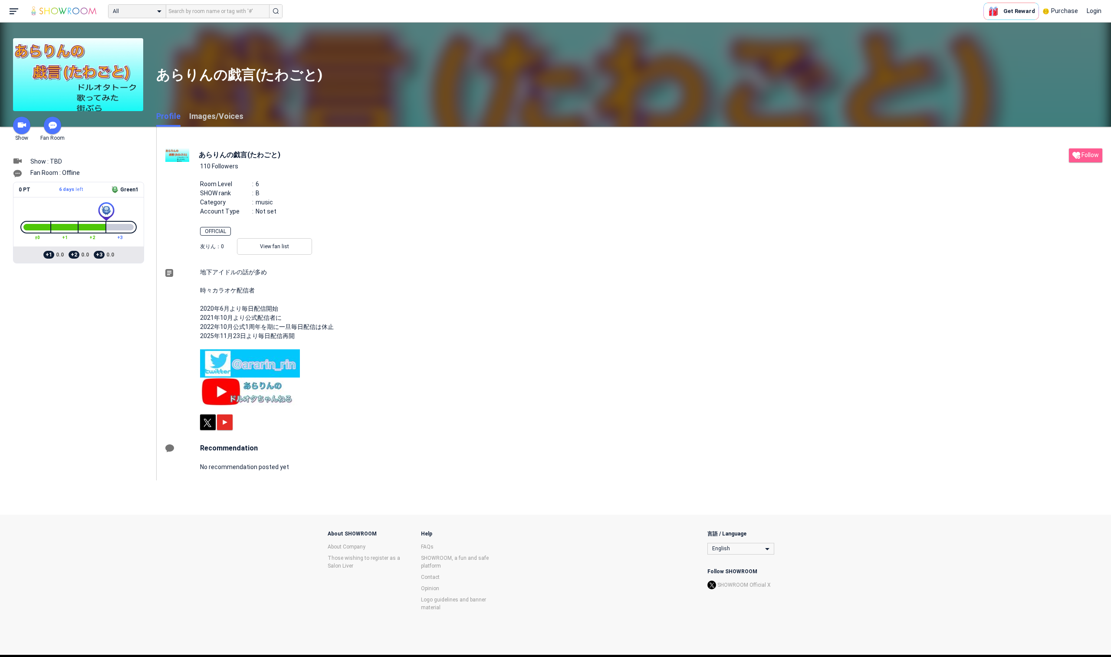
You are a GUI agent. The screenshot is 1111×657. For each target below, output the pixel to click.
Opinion (430, 588)
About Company (346, 547)
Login (1094, 10)
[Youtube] (225, 422)
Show (21, 138)
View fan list (274, 246)
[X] (208, 422)
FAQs (427, 547)
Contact (430, 577)
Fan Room (52, 138)
